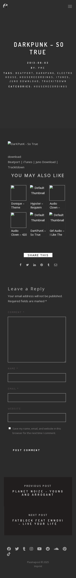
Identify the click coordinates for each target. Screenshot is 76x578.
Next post (38, 515)
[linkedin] (34, 265)
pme (41, 67)
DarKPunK (45, 73)
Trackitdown (54, 81)
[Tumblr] (24, 550)
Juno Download (24, 81)
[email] (55, 265)
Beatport (25, 73)
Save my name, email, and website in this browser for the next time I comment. (36, 431)
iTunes (62, 77)
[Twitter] (17, 550)
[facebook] (20, 265)
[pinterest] (41, 265)
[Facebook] (9, 550)
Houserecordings (37, 77)
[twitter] (27, 265)
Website (14, 408)
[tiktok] (9, 555)
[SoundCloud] (56, 550)
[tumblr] (48, 265)
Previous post (38, 486)
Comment (16, 312)
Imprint (38, 566)
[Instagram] (31, 550)
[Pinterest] (64, 550)
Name (13, 368)
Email (13, 388)
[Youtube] (39, 550)
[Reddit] (48, 550)
